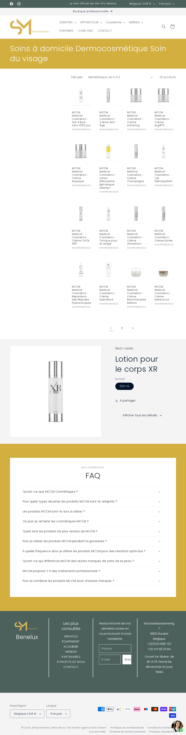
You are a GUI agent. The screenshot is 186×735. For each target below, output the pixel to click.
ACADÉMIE (70, 646)
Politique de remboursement (128, 731)
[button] (67, 22)
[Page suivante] (132, 328)
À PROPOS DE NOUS (71, 662)
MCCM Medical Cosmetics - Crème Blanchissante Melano (136, 295)
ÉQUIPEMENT (71, 641)
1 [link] (111, 328)
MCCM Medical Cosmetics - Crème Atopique (80, 175)
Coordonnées (97, 731)
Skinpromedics (41, 727)
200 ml (125, 386)
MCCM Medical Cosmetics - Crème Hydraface (108, 293)
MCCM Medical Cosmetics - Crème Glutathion (135, 237)
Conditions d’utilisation (162, 727)
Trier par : (77, 77)
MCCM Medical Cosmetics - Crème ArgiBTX (163, 119)
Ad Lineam (99, 727)
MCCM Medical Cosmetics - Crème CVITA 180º (81, 237)
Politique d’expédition (162, 731)
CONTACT (70, 667)
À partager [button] (128, 400)
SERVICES (71, 636)
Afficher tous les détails (140, 415)
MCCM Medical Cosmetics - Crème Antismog (135, 119)
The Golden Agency (78, 727)
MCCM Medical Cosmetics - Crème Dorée (164, 235)
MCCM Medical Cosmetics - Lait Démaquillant (164, 175)
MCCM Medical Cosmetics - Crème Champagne (135, 175)
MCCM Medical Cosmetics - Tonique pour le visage (109, 237)
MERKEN (70, 652)
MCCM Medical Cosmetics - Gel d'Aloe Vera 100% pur (81, 119)
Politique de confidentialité (127, 727)
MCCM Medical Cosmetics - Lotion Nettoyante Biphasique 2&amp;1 (108, 178)
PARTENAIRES (71, 657)
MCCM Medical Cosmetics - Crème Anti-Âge (108, 119)
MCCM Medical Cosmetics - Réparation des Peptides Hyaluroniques (81, 295)
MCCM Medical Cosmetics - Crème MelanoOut (163, 293)
